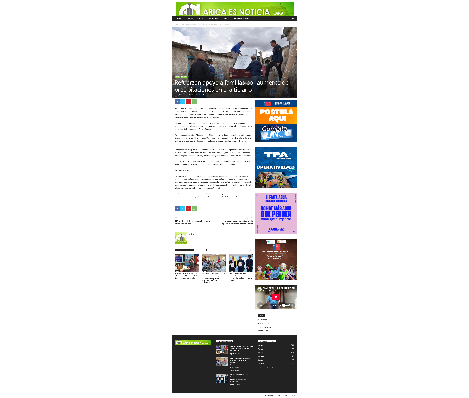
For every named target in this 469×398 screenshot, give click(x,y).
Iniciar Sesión (262, 320)
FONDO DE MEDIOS (265, 367)
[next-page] (251, 250)
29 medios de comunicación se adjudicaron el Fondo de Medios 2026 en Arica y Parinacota (187, 276)
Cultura (226, 18)
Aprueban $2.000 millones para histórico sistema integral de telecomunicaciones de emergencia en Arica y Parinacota (213, 278)
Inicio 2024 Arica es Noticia (273, 395)
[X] (182, 101)
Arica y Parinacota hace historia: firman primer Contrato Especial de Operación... (239, 378)
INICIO (179, 18)
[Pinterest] (188, 101)
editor (179, 95)
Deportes (213, 18)
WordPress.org (263, 331)
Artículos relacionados (184, 250)
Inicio (176, 24)
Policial (190, 18)
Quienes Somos (290, 395)
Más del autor (200, 250)
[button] (293, 18)
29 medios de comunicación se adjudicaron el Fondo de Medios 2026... (241, 348)
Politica (260, 349)
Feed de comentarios (265, 327)
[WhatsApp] (194, 101)
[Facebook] (177, 101)
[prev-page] (249, 250)
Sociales (201, 18)
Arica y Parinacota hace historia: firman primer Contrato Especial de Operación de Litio (240, 277)
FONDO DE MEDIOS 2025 (243, 18)
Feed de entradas (264, 323)
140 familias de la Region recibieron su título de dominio (192, 222)
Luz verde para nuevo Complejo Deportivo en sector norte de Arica (237, 222)
